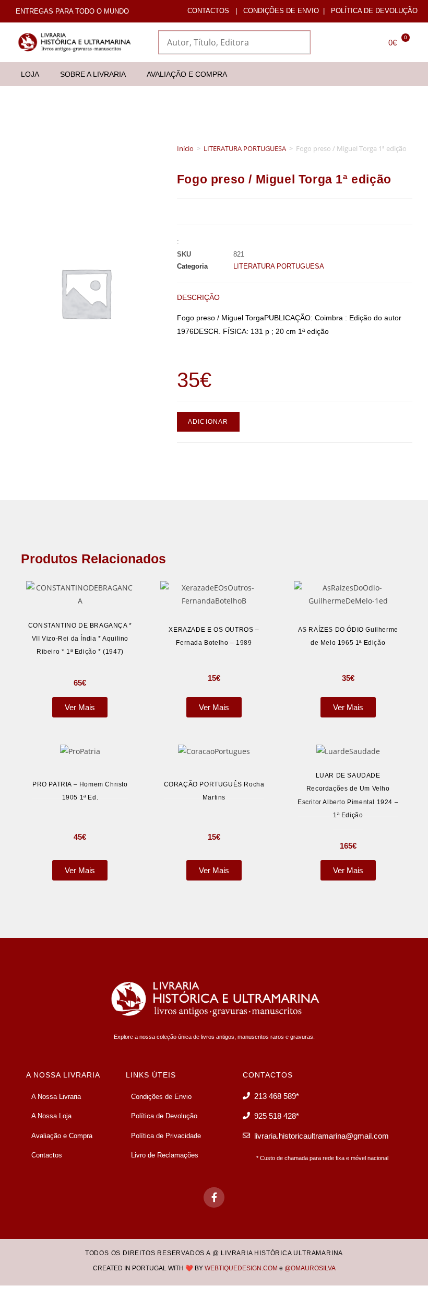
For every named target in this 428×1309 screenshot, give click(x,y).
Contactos (208, 11)
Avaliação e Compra (187, 74)
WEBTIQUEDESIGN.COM (241, 1268)
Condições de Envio (281, 11)
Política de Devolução (374, 11)
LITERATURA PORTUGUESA (245, 148)
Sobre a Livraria (93, 74)
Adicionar (208, 421)
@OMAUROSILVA (310, 1268)
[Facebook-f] (214, 1197)
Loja (30, 74)
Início (185, 148)
